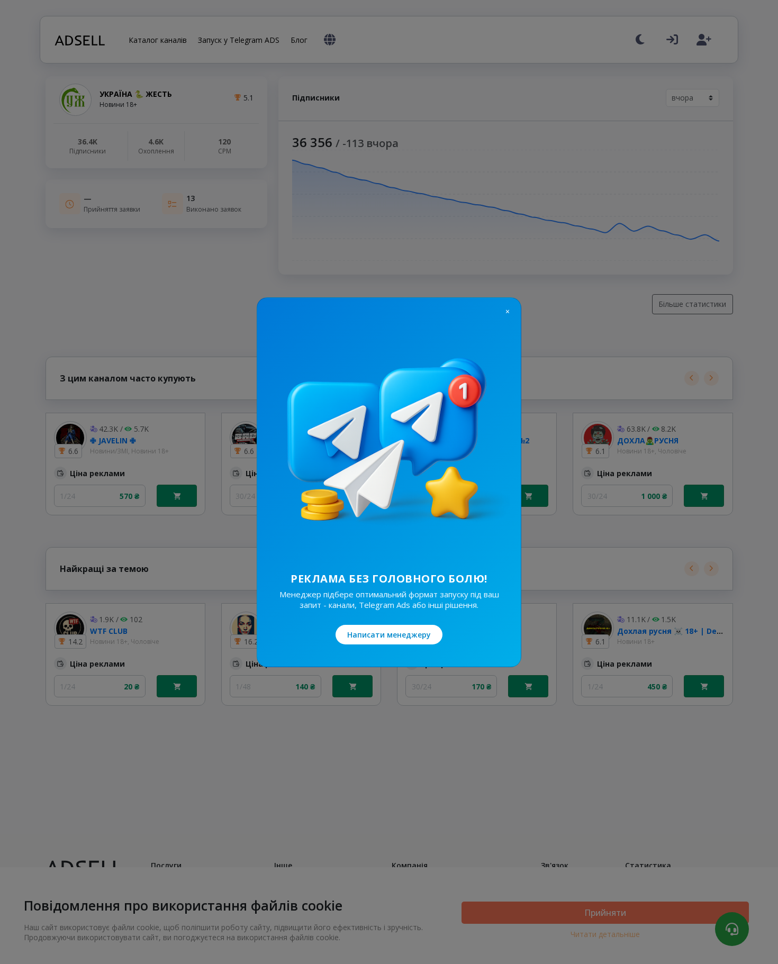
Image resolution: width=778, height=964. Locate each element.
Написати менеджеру (389, 635)
